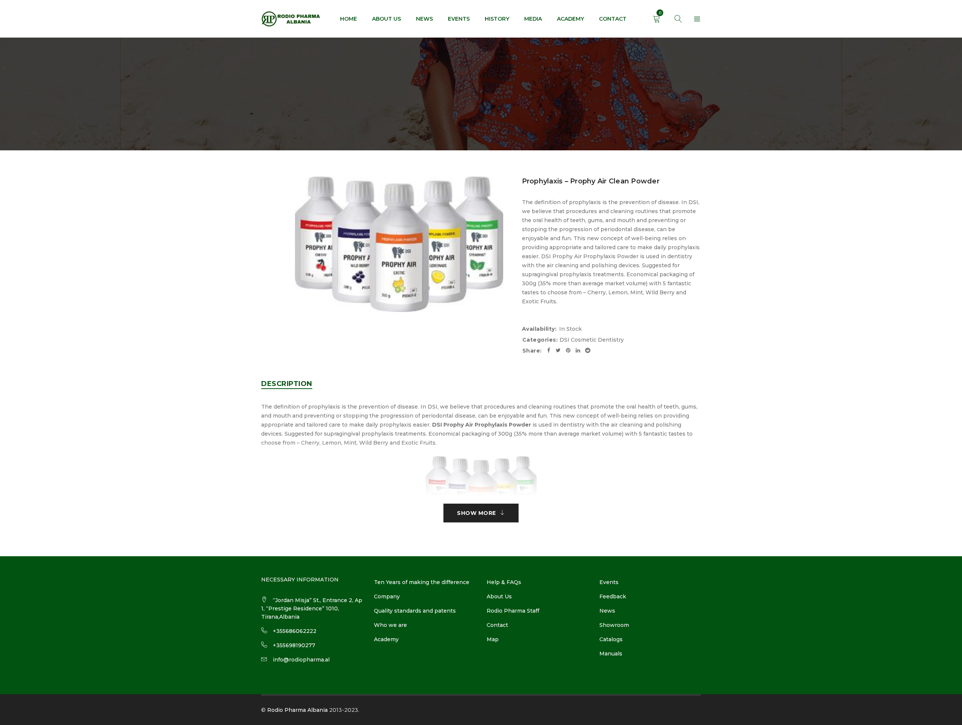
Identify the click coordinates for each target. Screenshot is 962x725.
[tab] (286, 383)
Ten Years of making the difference (421, 582)
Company (387, 596)
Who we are (390, 625)
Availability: (539, 328)
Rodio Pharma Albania (297, 710)
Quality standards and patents (415, 610)
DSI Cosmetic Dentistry (592, 339)
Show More (476, 513)
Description (286, 384)
